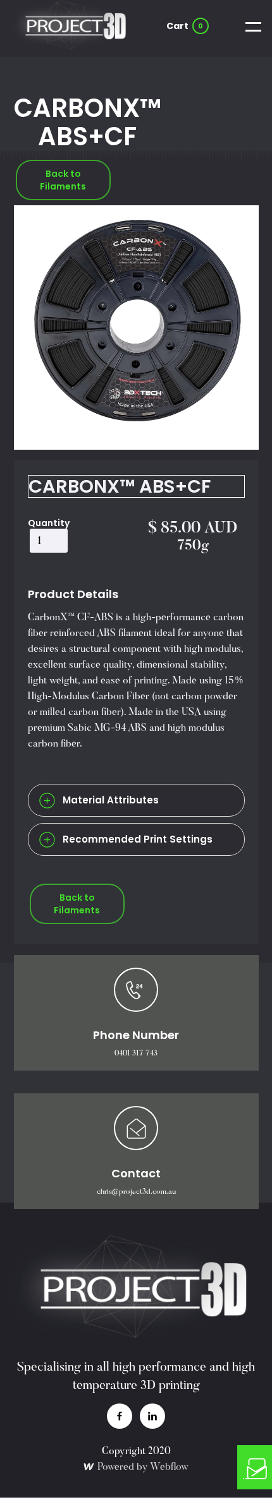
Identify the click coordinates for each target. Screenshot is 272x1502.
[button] (186, 25)
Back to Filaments (63, 180)
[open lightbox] (136, 327)
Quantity (49, 523)
